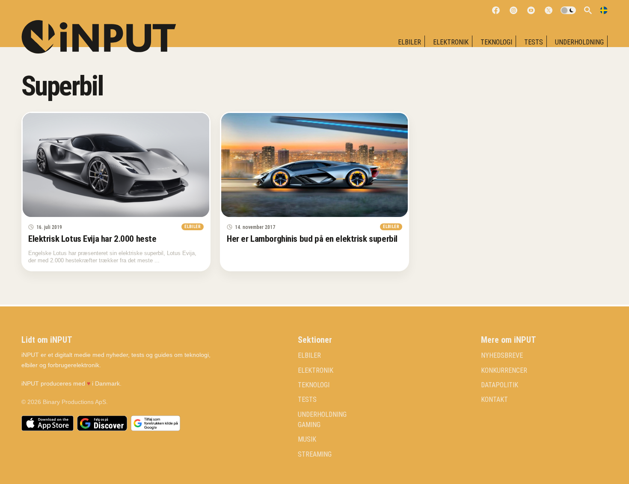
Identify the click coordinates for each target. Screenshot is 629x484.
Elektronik (451, 42)
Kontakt (494, 399)
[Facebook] (495, 10)
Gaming (309, 425)
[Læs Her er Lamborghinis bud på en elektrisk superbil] (314, 165)
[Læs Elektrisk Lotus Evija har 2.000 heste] (116, 165)
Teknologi (496, 42)
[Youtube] (531, 10)
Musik (307, 439)
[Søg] (587, 10)
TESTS (533, 42)
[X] (548, 10)
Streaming (315, 454)
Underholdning (579, 42)
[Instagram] (513, 10)
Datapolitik (499, 385)
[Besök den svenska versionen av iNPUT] (604, 10)
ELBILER (409, 42)
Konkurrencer (504, 370)
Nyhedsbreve (502, 355)
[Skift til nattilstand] (568, 10)
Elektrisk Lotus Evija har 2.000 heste (92, 239)
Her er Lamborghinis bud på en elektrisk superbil (312, 239)
